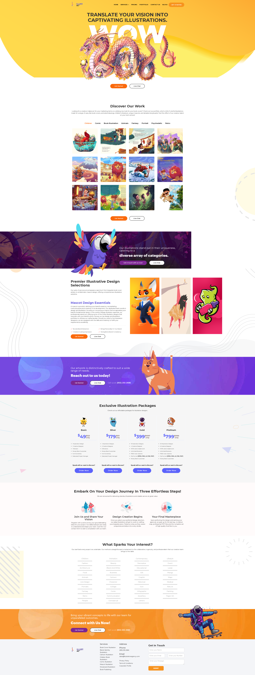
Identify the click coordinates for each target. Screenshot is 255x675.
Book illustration (111, 123)
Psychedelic (156, 123)
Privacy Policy (124, 661)
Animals (124, 123)
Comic (98, 123)
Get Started (176, 5)
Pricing (134, 4)
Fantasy (135, 123)
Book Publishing (105, 669)
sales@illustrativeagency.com (129, 656)
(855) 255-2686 (119, 383)
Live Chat (137, 86)
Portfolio (144, 4)
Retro (167, 123)
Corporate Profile (125, 666)
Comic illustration (106, 662)
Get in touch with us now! (133, 263)
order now (84, 470)
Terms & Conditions (126, 663)
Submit (156, 668)
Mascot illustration (106, 664)
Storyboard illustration (107, 667)
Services (124, 4)
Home (116, 4)
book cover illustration (108, 647)
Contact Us (155, 4)
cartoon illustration (106, 655)
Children (88, 123)
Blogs (164, 4)
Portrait (145, 123)
